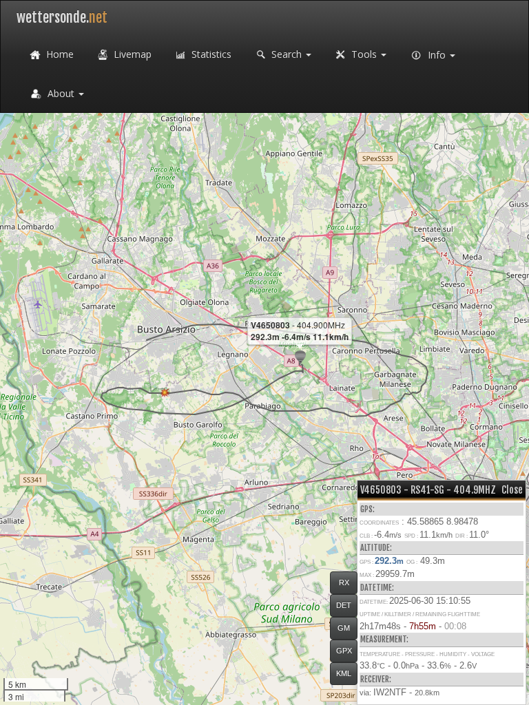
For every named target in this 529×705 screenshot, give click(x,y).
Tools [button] (364, 54)
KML (343, 673)
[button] (300, 357)
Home (58, 54)
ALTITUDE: (376, 548)
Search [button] (286, 54)
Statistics (210, 54)
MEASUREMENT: (384, 639)
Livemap (131, 54)
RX (344, 582)
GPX (344, 650)
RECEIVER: (375, 679)
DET (343, 605)
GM (344, 628)
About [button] (61, 93)
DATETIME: (377, 587)
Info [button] (436, 54)
